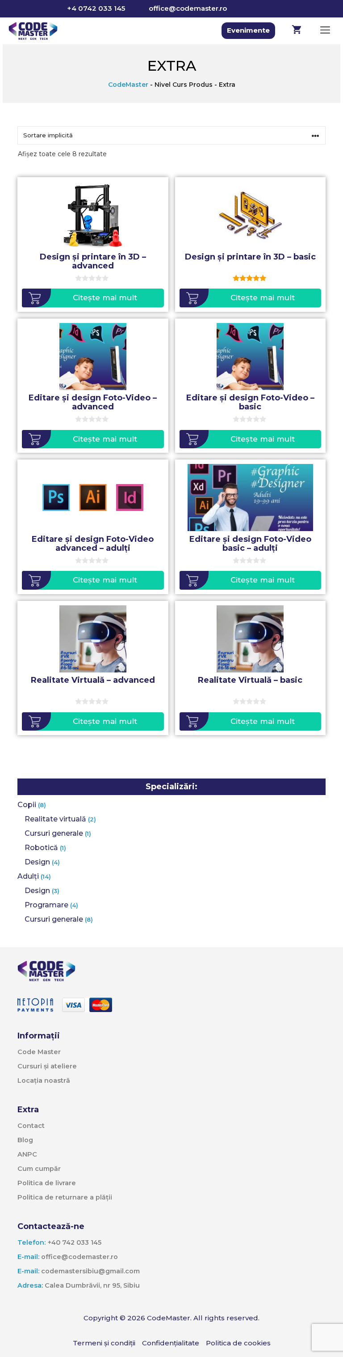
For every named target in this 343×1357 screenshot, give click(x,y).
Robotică (41, 847)
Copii (26, 804)
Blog (25, 1140)
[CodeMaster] (33, 30)
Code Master (39, 1052)
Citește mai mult (105, 297)
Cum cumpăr (39, 1169)
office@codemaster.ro (188, 8)
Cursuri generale (54, 833)
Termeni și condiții (104, 1343)
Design (37, 862)
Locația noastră (43, 1080)
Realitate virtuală (55, 819)
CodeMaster (128, 85)
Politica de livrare (46, 1183)
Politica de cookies (238, 1343)
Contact (31, 1126)
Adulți (28, 876)
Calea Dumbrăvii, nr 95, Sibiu (78, 1285)
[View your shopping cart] (296, 30)
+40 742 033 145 (59, 1242)
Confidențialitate (170, 1343)
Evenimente (248, 30)
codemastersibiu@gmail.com (78, 1271)
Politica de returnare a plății (64, 1197)
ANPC (27, 1154)
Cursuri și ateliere (47, 1066)
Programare (46, 905)
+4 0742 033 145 (96, 8)
